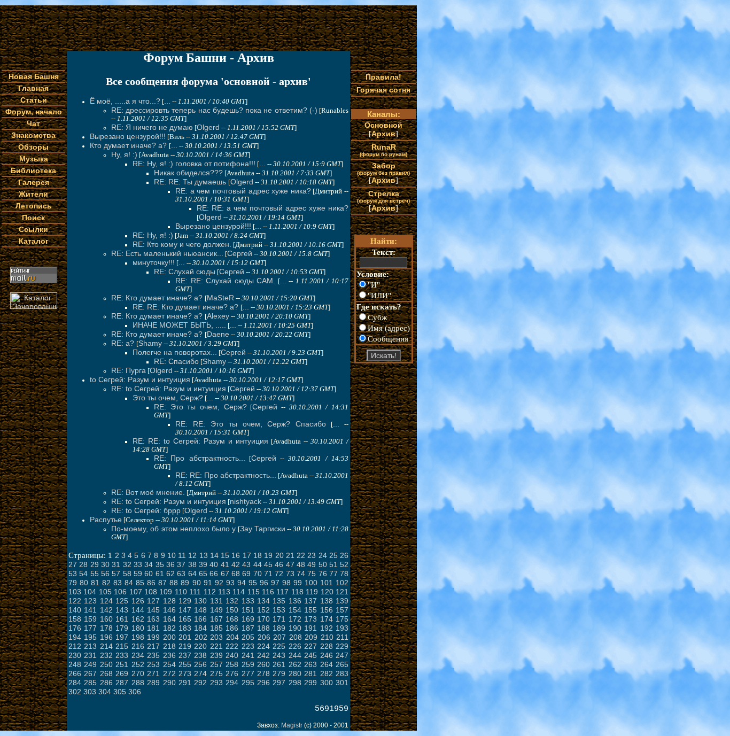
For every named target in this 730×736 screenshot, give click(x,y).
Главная (33, 88)
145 (153, 610)
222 (232, 646)
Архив (383, 133)
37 (181, 564)
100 (311, 582)
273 (184, 673)
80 (84, 582)
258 (232, 664)
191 (310, 628)
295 (248, 682)
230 (74, 655)
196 (106, 637)
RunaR (383, 150)
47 (290, 564)
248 (74, 664)
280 (295, 673)
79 (72, 582)
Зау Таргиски (262, 528)
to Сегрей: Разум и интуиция (140, 379)
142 (106, 610)
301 (342, 682)
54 (83, 573)
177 (90, 628)
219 (184, 646)
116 (268, 591)
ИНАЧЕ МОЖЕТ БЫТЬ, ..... (179, 325)
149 (216, 610)
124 (106, 600)
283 (342, 673)
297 (279, 682)
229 (342, 646)
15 (225, 555)
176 (74, 628)
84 (129, 582)
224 (263, 646)
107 (135, 591)
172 (295, 619)
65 (203, 573)
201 (184, 637)
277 (248, 673)
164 (169, 619)
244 (295, 655)
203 (216, 637)
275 (216, 673)
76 (323, 573)
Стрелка (383, 196)
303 (89, 691)
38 (192, 564)
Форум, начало (33, 111)
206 (264, 637)
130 (200, 600)
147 (184, 610)
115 (253, 591)
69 (246, 573)
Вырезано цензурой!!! (128, 136)
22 (301, 555)
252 (137, 664)
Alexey (218, 316)
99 (297, 582)
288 (137, 682)
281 (310, 673)
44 (257, 564)
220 (200, 646)
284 (74, 682)
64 (192, 573)
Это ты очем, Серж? (168, 397)
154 (295, 610)
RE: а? (123, 343)
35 (160, 564)
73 (290, 573)
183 (184, 628)
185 (216, 628)
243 (279, 655)
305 (119, 691)
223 (248, 646)
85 (140, 582)
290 (169, 682)
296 (263, 682)
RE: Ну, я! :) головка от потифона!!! (194, 163)
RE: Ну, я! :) (153, 235)
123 (90, 600)
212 (74, 646)
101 (326, 582)
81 (95, 582)
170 (263, 619)
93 (230, 582)
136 (295, 600)
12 (192, 555)
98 (286, 582)
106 (120, 591)
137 (310, 600)
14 (214, 555)
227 (310, 646)
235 (153, 655)
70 (257, 573)
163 (153, 619)
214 (106, 646)
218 (169, 646)
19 (268, 555)
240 (232, 655)
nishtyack (245, 501)
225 (279, 646)
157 (342, 610)
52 (344, 564)
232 (106, 655)
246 (326, 655)
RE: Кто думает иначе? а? (158, 297)
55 (94, 573)
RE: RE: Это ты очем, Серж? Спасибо (250, 424)
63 (181, 573)
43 (246, 564)
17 (247, 555)
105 (105, 591)
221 (216, 646)
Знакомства (33, 135)
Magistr (291, 725)
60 (148, 573)
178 (106, 628)
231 (90, 655)
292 (200, 682)
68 (235, 573)
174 (326, 619)
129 (184, 600)
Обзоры (33, 147)
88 (173, 582)
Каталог (34, 241)
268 (106, 673)
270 (137, 673)
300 (326, 682)
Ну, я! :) (124, 154)
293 (216, 682)
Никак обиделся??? (188, 172)
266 (74, 673)
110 (181, 591)
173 (310, 619)
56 (105, 573)
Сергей (239, 253)
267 (90, 673)
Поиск (33, 217)
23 (311, 555)
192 (326, 628)
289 (153, 682)
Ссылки (33, 229)
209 (311, 637)
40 (213, 564)
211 (342, 637)
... (167, 101)
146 (169, 610)
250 (106, 664)
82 (106, 582)
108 (150, 591)
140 (74, 610)
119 (312, 591)
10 (171, 555)
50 (323, 564)
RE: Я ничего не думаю (152, 127)
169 (248, 619)
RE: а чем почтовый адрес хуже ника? (243, 191)
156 (326, 610)
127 (153, 600)
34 (148, 564)
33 (138, 564)
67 (225, 573)
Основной (383, 125)
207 (279, 637)
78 (344, 573)
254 (169, 664)
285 (90, 682)
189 (279, 628)
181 (153, 628)
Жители (33, 194)
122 (74, 600)
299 (310, 682)
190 (295, 628)
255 (184, 664)
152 (263, 610)
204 (232, 637)
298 (295, 682)
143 (121, 610)
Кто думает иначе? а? (129, 145)
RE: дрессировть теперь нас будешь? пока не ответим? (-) (214, 110)
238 (200, 655)
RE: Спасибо (176, 361)
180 (137, 628)
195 (90, 637)
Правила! (383, 77)
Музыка (33, 158)
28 (83, 564)
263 (310, 664)
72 (279, 573)
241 (248, 655)
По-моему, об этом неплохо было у (173, 528)
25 (333, 555)
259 (248, 664)
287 (121, 682)
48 (301, 564)
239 (216, 655)
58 (127, 573)
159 (90, 619)
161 (121, 619)
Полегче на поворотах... (175, 352)
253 (153, 664)
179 (121, 628)
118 (297, 591)
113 (224, 591)
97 (275, 582)
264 (326, 664)
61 (160, 573)
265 (342, 664)
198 (137, 637)
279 (279, 673)
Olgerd (208, 127)
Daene (218, 334)
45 (268, 564)
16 (235, 555)
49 (311, 564)
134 (263, 600)
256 (200, 664)
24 (323, 555)
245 (310, 655)
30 (105, 564)
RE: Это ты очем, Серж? (200, 406)
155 (310, 610)
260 (263, 664)
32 (127, 564)
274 (200, 673)
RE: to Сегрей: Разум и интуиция (168, 388)
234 (137, 655)
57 (116, 573)
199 (153, 637)
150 (232, 610)
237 (184, 655)
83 (117, 582)
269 (121, 673)
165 (184, 619)
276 (232, 673)
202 (201, 637)
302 (74, 691)
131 (216, 600)
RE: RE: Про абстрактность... (225, 475)
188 (263, 628)
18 (257, 555)
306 (134, 691)
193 (342, 628)
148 (200, 610)
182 (169, 628)
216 (137, 646)
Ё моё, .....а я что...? (125, 101)
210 (327, 637)
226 (295, 646)
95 (252, 582)
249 (90, 664)
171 (279, 619)
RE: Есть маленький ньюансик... (167, 253)
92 (219, 582)
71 (268, 573)
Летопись (33, 206)
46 (279, 564)
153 (279, 610)
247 (342, 655)
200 (169, 637)
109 (165, 591)
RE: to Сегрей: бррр (146, 510)
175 (342, 619)
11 (182, 555)
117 (282, 591)
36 (170, 564)
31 (116, 564)
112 (210, 591)
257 (216, 664)
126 (137, 600)
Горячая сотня (383, 90)
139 (342, 600)
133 (248, 600)
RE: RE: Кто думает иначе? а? (186, 307)
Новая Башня (34, 76)
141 (90, 610)
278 (263, 673)
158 (74, 619)
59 (138, 573)
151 (248, 610)
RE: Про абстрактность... (199, 458)
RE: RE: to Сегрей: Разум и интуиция (200, 441)
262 (295, 664)
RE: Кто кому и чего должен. (182, 244)
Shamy (150, 343)
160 (106, 619)
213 (90, 646)
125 (121, 600)
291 (184, 682)
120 (327, 591)
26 (344, 555)
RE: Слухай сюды (184, 271)
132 (232, 600)
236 (169, 655)
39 (203, 564)
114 (238, 591)
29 (94, 564)
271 (153, 673)
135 (279, 600)
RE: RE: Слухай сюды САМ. (225, 280)
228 (326, 646)
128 (169, 600)
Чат (33, 123)
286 (106, 682)
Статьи (33, 100)
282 (326, 673)
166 (200, 619)
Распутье (106, 519)
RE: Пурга (128, 370)
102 (342, 582)
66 (213, 573)
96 (264, 582)
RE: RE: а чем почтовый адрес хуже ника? (272, 208)
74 (301, 573)
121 (342, 591)
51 (333, 564)
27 (72, 564)
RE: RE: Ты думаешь (191, 181)
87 (162, 582)
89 (185, 582)
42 (235, 564)
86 (151, 582)
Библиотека (33, 170)
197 (121, 637)
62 (170, 573)
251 (121, 664)
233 (121, 655)
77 (333, 573)
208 (295, 637)
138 (326, 600)
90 (196, 582)
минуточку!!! (154, 262)
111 (195, 591)
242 (263, 655)
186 (232, 628)
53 (72, 573)
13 (203, 555)
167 (216, 619)
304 (104, 691)
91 (208, 582)
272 (169, 673)
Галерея (33, 182)
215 (121, 646)
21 (290, 555)
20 (279, 555)
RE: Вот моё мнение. (148, 492)
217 (153, 646)
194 (74, 637)
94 (241, 582)
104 (89, 591)
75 (311, 573)
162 (137, 619)
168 (232, 619)
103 (74, 591)
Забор (383, 168)
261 (279, 664)
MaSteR (220, 297)
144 (137, 610)
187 (248, 628)
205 (248, 637)
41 (225, 564)
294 (232, 682)
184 (200, 628)
